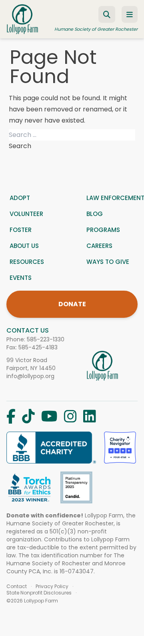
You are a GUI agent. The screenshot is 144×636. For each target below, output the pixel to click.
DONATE (72, 304)
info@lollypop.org (30, 376)
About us (24, 246)
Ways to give (107, 262)
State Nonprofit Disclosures (39, 593)
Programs (103, 230)
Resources (27, 262)
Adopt (20, 198)
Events (21, 277)
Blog (94, 214)
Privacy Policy (52, 586)
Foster (21, 230)
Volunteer (26, 214)
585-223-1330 (45, 339)
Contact (16, 586)
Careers (99, 246)
